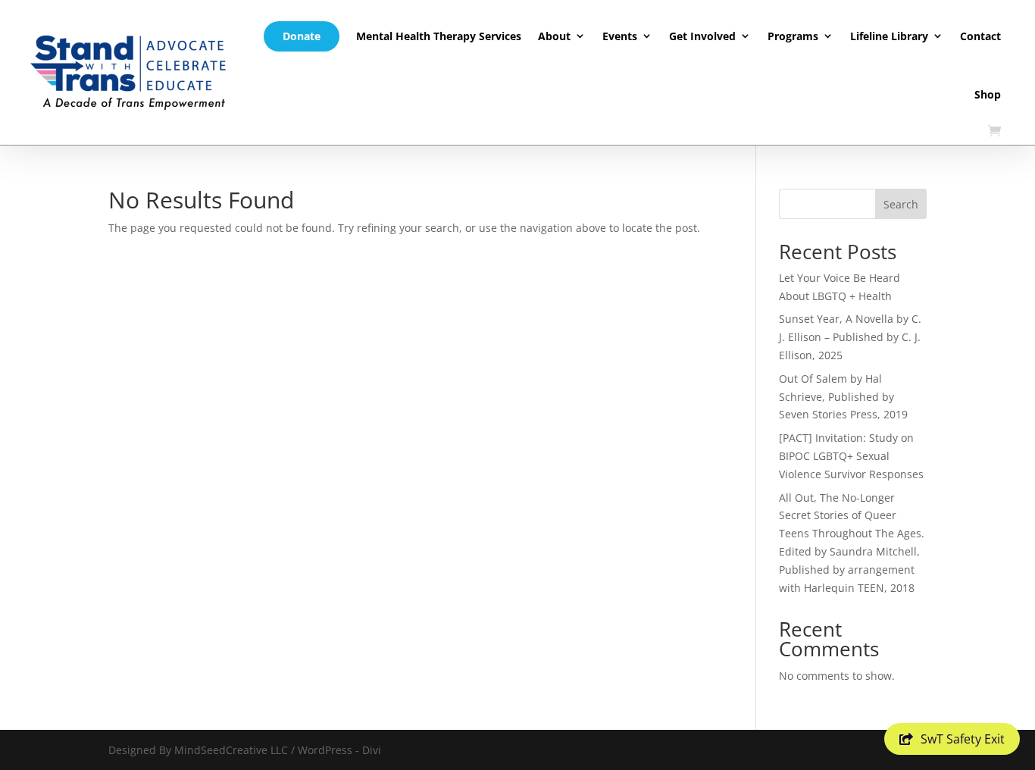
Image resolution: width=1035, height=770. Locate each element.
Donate (302, 36)
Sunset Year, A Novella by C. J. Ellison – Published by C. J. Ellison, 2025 (850, 336)
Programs (793, 36)
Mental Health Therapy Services (438, 36)
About (554, 36)
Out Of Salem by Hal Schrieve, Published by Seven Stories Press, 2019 (843, 396)
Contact (980, 36)
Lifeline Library (889, 36)
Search (900, 204)
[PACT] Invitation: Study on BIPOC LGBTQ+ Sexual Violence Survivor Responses (851, 455)
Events (619, 36)
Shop (987, 94)
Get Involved (702, 36)
